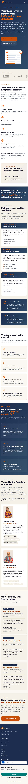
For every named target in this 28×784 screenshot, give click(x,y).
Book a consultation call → (10, 718)
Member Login (4, 755)
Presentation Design (5, 743)
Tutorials (3, 751)
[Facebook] (5, 734)
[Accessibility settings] (3, 762)
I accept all (14, 774)
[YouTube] (2, 734)
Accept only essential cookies (14, 777)
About (2, 753)
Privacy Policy (8, 770)
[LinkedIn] (8, 734)
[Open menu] (24, 2)
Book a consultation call (9, 39)
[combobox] (14, 762)
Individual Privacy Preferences (14, 781)
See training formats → (9, 43)
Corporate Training (5, 741)
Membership (4, 745)
